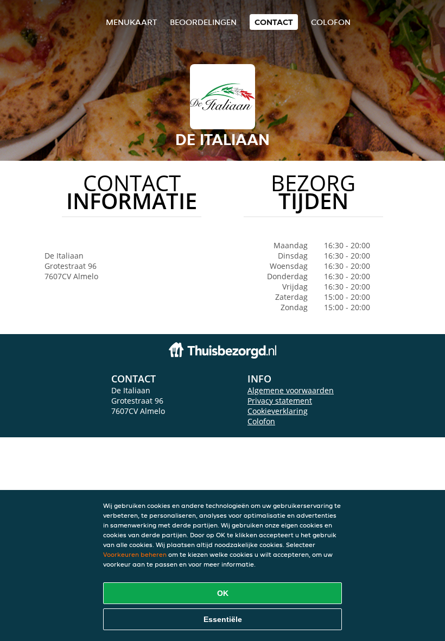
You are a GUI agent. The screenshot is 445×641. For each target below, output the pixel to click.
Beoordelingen (203, 22)
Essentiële (223, 619)
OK (222, 593)
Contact (274, 22)
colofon (331, 22)
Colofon (261, 421)
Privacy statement (279, 400)
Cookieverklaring (277, 411)
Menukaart (131, 22)
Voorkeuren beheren (135, 554)
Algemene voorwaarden (290, 390)
